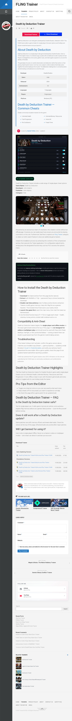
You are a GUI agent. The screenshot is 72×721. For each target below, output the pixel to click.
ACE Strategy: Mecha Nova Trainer (57, 509)
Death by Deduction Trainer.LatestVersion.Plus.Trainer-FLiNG (35, 471)
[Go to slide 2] (43, 225)
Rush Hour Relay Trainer (22, 622)
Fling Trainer (58, 234)
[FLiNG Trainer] (6, 4)
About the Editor (21, 16)
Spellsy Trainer (20, 624)
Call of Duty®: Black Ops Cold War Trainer (33, 647)
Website (20, 540)
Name (20, 534)
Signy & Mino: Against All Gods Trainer (26, 626)
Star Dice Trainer (20, 618)
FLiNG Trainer (27, 4)
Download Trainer (31, 34)
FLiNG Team (19, 637)
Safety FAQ (59, 11)
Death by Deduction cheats (26, 476)
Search (18, 606)
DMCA (31, 16)
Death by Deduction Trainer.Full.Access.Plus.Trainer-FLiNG (35, 455)
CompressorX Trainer (40, 508)
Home (17, 11)
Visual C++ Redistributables (33, 348)
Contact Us (50, 11)
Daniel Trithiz (31, 131)
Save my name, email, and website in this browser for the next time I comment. (42, 546)
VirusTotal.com (40, 276)
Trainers (24, 11)
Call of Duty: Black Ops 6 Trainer (30, 634)
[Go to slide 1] (41, 225)
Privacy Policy (33, 11)
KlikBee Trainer (20, 620)
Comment (21, 522)
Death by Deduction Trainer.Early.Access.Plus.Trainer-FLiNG (34, 463)
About (42, 11)
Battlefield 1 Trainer (34, 644)
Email (45, 534)
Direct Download (52, 34)
